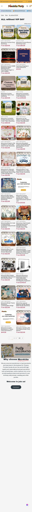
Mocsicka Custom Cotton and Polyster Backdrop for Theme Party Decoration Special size (23, 198)
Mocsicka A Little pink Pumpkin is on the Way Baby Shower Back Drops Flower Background (8, 171)
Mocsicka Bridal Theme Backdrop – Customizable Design (8, 304)
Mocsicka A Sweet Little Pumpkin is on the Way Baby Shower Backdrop (8, 145)
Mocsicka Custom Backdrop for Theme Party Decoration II (7, 329)
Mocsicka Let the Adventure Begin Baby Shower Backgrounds (22, 120)
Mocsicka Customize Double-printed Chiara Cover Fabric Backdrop (7, 120)
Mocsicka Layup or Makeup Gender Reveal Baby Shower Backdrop (23, 304)
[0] (30, 6)
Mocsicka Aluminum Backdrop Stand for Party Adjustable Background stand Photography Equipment (23, 278)
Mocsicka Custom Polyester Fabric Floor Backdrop (7, 95)
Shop (6, 15)
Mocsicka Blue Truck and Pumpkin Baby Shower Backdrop (7, 251)
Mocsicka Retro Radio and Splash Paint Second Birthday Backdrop (8, 277)
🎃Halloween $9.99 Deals (19, 10)
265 (19, 338)
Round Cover (20, 40)
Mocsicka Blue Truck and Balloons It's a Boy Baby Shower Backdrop (23, 171)
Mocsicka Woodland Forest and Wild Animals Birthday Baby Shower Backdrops (23, 145)
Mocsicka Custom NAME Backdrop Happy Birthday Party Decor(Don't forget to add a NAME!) (8, 68)
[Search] (27, 6)
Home (2, 15)
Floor (3, 91)
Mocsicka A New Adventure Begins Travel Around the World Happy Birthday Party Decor (23, 251)
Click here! (16, 387)
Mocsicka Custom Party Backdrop (8, 43)
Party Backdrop (5, 40)
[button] (27, 505)
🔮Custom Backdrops (6, 10)
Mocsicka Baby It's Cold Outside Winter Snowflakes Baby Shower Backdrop (8, 225)
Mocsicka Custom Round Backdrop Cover (23, 43)
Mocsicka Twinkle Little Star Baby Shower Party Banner (23, 329)
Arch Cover (19, 91)
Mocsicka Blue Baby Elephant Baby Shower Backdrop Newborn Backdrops (7, 197)
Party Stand (19, 273)
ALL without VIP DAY (13, 15)
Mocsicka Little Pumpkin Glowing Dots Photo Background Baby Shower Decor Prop (23, 225)
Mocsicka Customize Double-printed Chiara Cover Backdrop (22, 95)
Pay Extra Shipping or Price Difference (22, 66)
